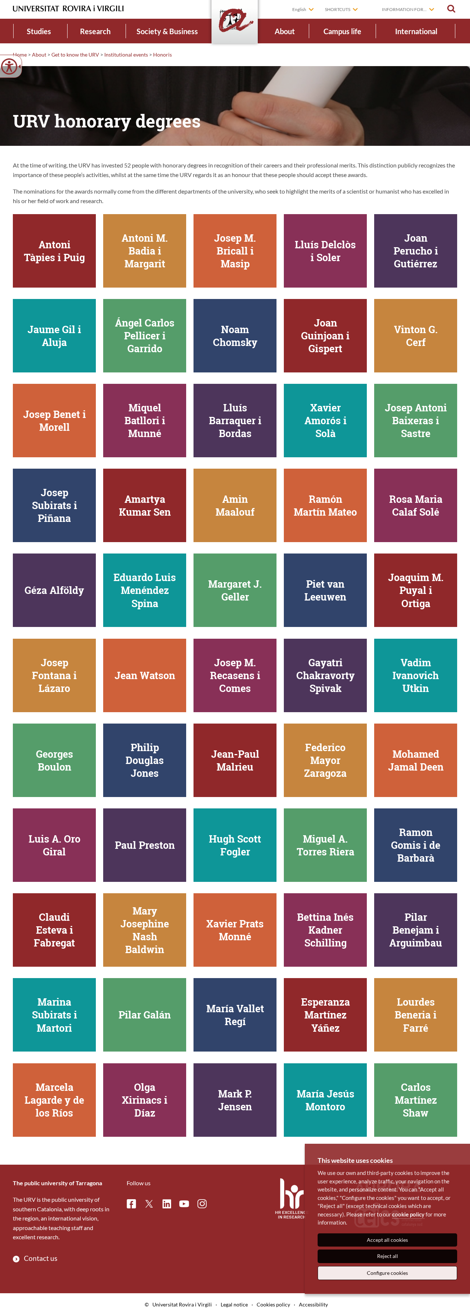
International (416, 31)
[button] (451, 9)
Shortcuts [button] (337, 9)
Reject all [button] (387, 1256)
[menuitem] (39, 31)
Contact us (40, 1258)
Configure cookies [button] (387, 1273)
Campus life (342, 31)
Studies (39, 31)
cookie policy (408, 1214)
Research (95, 31)
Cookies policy (273, 1304)
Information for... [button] (404, 9)
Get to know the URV (75, 54)
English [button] (299, 9)
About (285, 31)
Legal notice (234, 1304)
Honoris (162, 54)
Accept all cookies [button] (387, 1240)
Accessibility (313, 1304)
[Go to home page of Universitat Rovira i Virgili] (68, 8)
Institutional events (126, 54)
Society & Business (167, 31)
